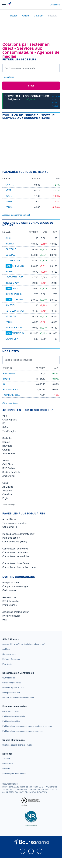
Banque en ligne (10, 582)
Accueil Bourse (9, 519)
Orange (6, 449)
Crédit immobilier (10, 601)
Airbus (5, 460)
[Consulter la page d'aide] (46, 4)
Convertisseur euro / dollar (15, 556)
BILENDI (10, 243)
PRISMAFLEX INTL (15, 327)
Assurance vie (9, 597)
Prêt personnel (9, 604)
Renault (6, 441)
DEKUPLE (10, 254)
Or (4, 384)
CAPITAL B (11, 184)
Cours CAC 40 (9, 526)
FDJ (4, 423)
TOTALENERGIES (11, 394)
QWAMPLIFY (12, 338)
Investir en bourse (11, 615)
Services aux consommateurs (27, 96)
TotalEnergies (9, 431)
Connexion (55, 4)
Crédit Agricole (9, 419)
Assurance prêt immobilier (15, 611)
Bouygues (7, 445)
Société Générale (11, 472)
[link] (23, 644)
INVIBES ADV (12, 282)
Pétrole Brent (9, 373)
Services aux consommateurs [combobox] (20, 68)
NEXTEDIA (11, 190)
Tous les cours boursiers (14, 523)
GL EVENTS (18, 265)
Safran (5, 427)
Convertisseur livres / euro (15, 563)
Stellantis (6, 438)
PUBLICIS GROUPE (21, 333)
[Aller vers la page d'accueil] (9, 4)
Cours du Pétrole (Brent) (14, 541)
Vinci (4, 415)
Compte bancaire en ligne (15, 586)
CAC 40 (6, 378)
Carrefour (7, 494)
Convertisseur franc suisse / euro (19, 567)
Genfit (5, 482)
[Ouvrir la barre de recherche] (41, 4)
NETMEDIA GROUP (15, 310)
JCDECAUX (17, 299)
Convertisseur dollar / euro (15, 552)
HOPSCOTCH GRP (14, 277)
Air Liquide (7, 486)
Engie (5, 498)
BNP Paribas (8, 468)
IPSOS (15, 288)
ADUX (8, 237)
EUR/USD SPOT (11, 389)
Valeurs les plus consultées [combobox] (18, 359)
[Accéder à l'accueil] (4, 15)
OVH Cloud (8, 464)
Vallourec (7, 490)
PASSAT (10, 206)
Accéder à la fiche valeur (56, 101)
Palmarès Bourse (11, 537)
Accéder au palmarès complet (16, 214)
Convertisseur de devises (15, 548)
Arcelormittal (8, 475)
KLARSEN (10, 195)
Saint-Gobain (9, 453)
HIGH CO (10, 201)
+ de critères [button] (8, 77)
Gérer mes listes (10, 403)
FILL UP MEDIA (13, 260)
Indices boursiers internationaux (18, 533)
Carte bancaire (9, 590)
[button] (3, 4)
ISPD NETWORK (14, 293)
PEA (4, 619)
